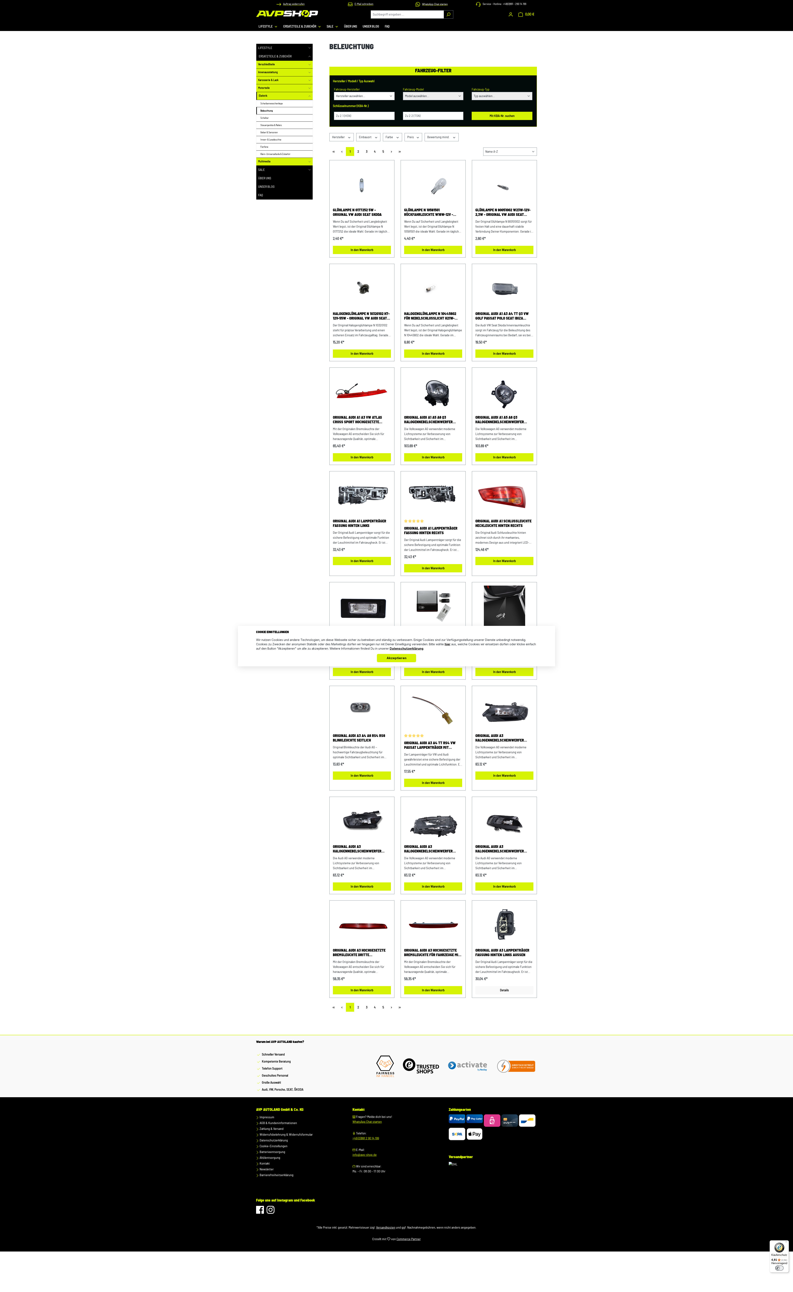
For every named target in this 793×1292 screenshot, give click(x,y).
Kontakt (264, 1163)
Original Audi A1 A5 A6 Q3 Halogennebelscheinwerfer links (428, 420)
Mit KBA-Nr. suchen (502, 116)
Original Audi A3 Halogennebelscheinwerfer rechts (428, 849)
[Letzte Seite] (399, 151)
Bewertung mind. (438, 137)
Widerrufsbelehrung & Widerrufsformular (286, 1134)
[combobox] (407, 14)
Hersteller (338, 137)
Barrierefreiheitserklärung (276, 1175)
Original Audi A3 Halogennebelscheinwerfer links (499, 738)
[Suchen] (448, 14)
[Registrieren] (510, 14)
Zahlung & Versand (271, 1128)
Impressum (266, 1117)
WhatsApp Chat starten (367, 1121)
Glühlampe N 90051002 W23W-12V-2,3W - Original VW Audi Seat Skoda (503, 212)
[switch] (779, 1268)
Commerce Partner (408, 1239)
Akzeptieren (396, 658)
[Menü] (786, 1242)
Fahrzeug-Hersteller (347, 89)
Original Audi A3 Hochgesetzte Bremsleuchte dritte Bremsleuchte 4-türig (359, 953)
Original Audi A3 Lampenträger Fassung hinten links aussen (502, 953)
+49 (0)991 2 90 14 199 (366, 1138)
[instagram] (270, 1212)
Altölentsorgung (269, 1157)
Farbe (390, 137)
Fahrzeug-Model (413, 89)
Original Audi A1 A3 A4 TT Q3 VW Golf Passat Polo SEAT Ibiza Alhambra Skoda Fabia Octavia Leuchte (502, 316)
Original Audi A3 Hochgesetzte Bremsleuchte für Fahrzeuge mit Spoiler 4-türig (432, 953)
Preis (410, 137)
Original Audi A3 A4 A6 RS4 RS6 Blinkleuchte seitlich (359, 738)
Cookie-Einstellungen (273, 1146)
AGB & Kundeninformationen (278, 1123)
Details (504, 990)
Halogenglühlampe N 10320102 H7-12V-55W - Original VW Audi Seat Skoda (361, 316)
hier (447, 644)
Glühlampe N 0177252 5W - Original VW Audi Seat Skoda (357, 212)
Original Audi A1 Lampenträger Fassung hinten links (359, 523)
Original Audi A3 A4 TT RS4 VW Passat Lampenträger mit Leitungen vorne (430, 745)
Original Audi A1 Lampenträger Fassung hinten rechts (430, 531)
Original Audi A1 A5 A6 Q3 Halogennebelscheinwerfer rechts (499, 420)
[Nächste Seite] (391, 151)
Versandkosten (385, 1227)
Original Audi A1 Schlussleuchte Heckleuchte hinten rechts (503, 523)
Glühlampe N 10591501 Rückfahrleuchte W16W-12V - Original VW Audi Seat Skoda (428, 212)
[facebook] (260, 1212)
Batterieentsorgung (272, 1152)
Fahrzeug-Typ (480, 89)
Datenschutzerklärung (273, 1140)
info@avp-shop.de (365, 1155)
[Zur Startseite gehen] (287, 13)
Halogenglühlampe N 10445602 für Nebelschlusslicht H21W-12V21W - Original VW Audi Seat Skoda (430, 316)
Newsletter (266, 1169)
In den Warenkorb (362, 250)
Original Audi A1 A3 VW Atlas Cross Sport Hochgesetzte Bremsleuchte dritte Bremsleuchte (357, 420)
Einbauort (365, 137)
